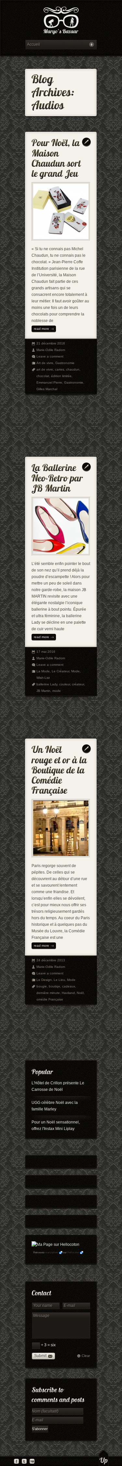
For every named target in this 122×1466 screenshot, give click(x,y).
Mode (75, 671)
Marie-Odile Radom (50, 350)
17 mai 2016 (45, 651)
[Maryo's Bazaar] (60, 21)
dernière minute (48, 993)
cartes (59, 369)
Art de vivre (44, 363)
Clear (86, 1356)
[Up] (103, 1458)
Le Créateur (60, 671)
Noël (80, 993)
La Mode (43, 671)
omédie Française (49, 999)
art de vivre (44, 369)
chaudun (72, 369)
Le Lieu (59, 980)
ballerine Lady (46, 684)
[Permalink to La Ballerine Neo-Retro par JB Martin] (58, 476)
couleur (64, 684)
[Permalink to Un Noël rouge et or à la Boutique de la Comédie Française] (60, 768)
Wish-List (43, 678)
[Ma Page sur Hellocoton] (55, 1244)
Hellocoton (73, 1252)
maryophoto (51, 1252)
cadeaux (68, 986)
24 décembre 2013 (50, 960)
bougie (41, 986)
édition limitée (61, 376)
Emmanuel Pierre (49, 382)
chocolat (42, 376)
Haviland (68, 993)
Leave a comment (49, 356)
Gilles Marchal (46, 389)
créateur (78, 684)
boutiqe (54, 986)
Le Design (44, 980)
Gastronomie (65, 363)
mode (56, 691)
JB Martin (43, 691)
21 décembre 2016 (50, 343)
